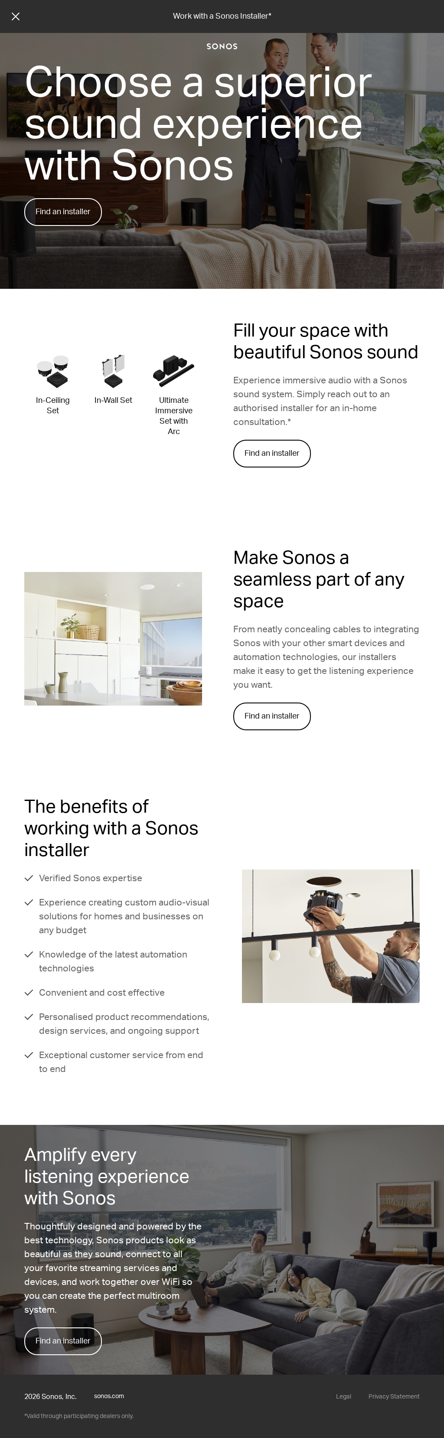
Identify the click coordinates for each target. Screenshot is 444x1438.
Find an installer (63, 212)
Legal (343, 1397)
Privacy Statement (394, 1397)
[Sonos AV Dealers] (222, 46)
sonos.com (109, 1396)
